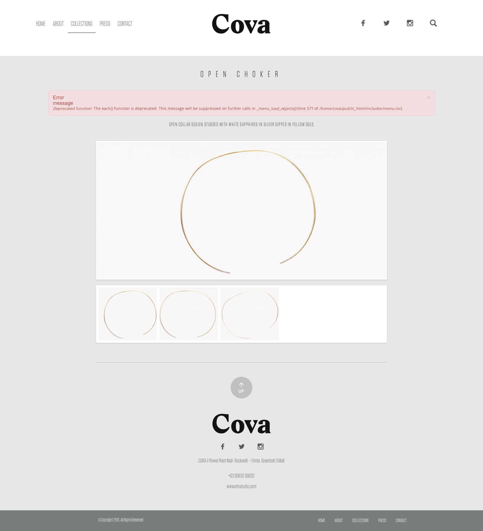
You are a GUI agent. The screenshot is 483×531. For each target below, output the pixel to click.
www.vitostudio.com (241, 486)
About (58, 24)
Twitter (387, 23)
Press (105, 24)
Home (41, 24)
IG (410, 23)
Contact (125, 24)
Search (434, 23)
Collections (82, 24)
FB (363, 23)
